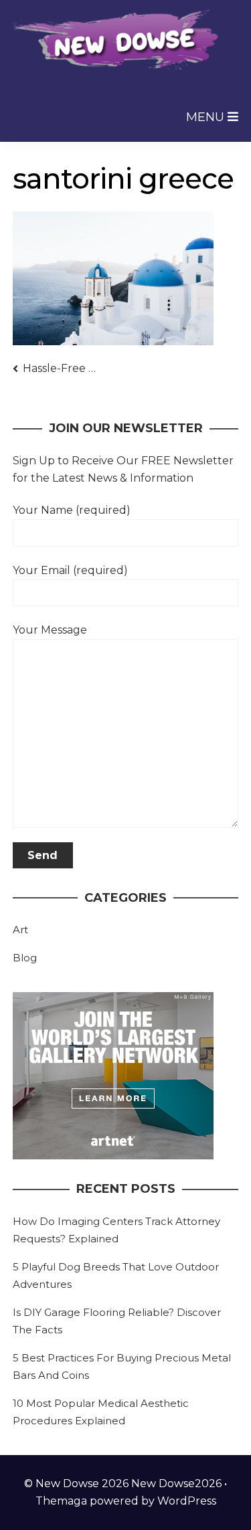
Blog (25, 957)
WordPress (186, 1501)
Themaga (61, 1501)
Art (20, 929)
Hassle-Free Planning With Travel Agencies (61, 368)
